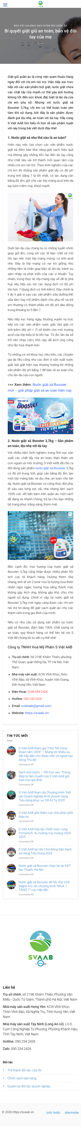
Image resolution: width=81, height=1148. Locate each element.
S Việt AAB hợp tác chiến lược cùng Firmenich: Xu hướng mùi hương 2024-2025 (45, 833)
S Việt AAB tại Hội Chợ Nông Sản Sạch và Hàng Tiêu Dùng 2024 (45, 851)
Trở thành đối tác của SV (25, 1070)
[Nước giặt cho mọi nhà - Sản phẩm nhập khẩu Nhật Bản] (40, 4)
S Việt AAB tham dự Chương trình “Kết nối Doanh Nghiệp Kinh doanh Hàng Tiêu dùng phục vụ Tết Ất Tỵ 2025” (45, 796)
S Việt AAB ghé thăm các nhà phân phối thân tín (46, 815)
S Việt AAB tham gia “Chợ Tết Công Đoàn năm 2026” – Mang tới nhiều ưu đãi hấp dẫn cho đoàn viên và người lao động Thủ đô (46, 754)
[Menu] (5, 5)
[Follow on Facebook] (40, 963)
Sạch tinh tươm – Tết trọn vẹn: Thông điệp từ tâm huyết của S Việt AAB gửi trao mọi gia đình (44, 776)
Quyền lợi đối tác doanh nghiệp (29, 1086)
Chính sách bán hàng (22, 1078)
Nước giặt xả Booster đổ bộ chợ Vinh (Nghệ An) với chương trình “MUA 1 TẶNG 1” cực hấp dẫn (44, 886)
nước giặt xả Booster (50, 468)
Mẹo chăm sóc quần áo (52, 25)
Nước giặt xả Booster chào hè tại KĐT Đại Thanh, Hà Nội (45, 867)
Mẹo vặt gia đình (25, 25)
